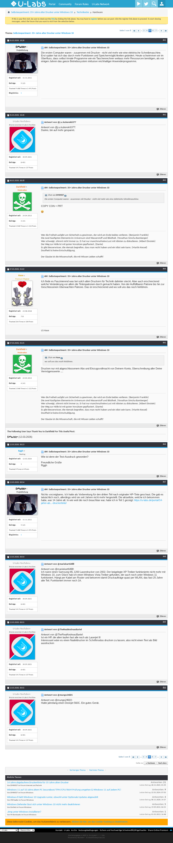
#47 (164, 482)
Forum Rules (82, 4)
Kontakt (59, 830)
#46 (164, 444)
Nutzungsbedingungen (88, 830)
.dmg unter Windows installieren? (24, 812)
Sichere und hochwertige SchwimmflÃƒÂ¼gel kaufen (123, 830)
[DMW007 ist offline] (22, 63)
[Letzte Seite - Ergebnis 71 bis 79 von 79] (166, 30)
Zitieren (163, 109)
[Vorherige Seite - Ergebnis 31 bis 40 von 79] (139, 30)
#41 (164, 40)
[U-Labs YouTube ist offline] (22, 139)
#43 (164, 180)
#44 (164, 269)
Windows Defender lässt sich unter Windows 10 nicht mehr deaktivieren (43, 804)
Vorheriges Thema (77, 770)
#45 (164, 343)
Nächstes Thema (96, 770)
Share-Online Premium (158, 830)
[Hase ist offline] (22, 293)
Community (65, 4)
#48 (164, 557)
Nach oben (162, 763)
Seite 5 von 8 (125, 30)
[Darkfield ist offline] (22, 201)
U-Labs (67, 830)
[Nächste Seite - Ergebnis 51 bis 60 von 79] (161, 30)
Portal (52, 4)
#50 (164, 688)
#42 (164, 115)
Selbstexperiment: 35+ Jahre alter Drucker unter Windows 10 (42, 12)
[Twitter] (146, 3)
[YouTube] (139, 3)
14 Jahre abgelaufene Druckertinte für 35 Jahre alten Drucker (38, 782)
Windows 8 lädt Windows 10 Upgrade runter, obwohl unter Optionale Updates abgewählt (52, 797)
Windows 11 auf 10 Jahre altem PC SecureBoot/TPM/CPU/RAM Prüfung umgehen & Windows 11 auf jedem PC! (64, 790)
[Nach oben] (170, 830)
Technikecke (83, 12)
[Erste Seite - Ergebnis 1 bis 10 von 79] (134, 30)
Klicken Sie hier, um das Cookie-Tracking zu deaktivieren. (100, 822)
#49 (164, 622)
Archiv (74, 830)
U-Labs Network (100, 4)
